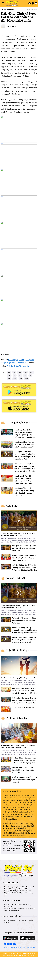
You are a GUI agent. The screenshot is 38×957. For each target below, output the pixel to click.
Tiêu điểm (11, 506)
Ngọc (31, 372)
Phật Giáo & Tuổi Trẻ (16, 718)
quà (9, 372)
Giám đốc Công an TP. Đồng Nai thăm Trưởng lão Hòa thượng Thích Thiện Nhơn (23, 558)
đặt (14, 375)
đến (20, 375)
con (25, 375)
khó (21, 378)
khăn (26, 378)
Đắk (25, 372)
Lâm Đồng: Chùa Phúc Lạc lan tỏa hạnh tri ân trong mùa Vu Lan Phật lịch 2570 (24, 444)
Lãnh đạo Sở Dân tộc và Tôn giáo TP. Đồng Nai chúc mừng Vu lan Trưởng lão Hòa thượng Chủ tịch (24, 567)
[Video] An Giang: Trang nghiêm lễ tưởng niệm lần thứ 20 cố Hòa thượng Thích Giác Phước (24, 630)
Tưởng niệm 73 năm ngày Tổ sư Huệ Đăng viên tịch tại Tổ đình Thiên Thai (23, 548)
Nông (19, 372)
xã (14, 372)
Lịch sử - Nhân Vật (15, 578)
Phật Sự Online (11, 26)
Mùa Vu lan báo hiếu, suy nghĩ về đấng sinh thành (18, 678)
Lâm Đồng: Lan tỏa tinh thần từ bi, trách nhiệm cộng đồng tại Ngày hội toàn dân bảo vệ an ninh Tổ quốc (25, 435)
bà (30, 375)
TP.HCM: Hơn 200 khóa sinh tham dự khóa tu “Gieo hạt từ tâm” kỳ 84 (22, 770)
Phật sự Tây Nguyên (8, 9)
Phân (14, 378)
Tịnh (9, 375)
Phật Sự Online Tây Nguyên (18, 366)
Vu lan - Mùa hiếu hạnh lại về (22, 708)
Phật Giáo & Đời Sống (17, 650)
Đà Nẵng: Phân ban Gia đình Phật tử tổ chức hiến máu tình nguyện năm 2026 (24, 779)
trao (9, 378)
